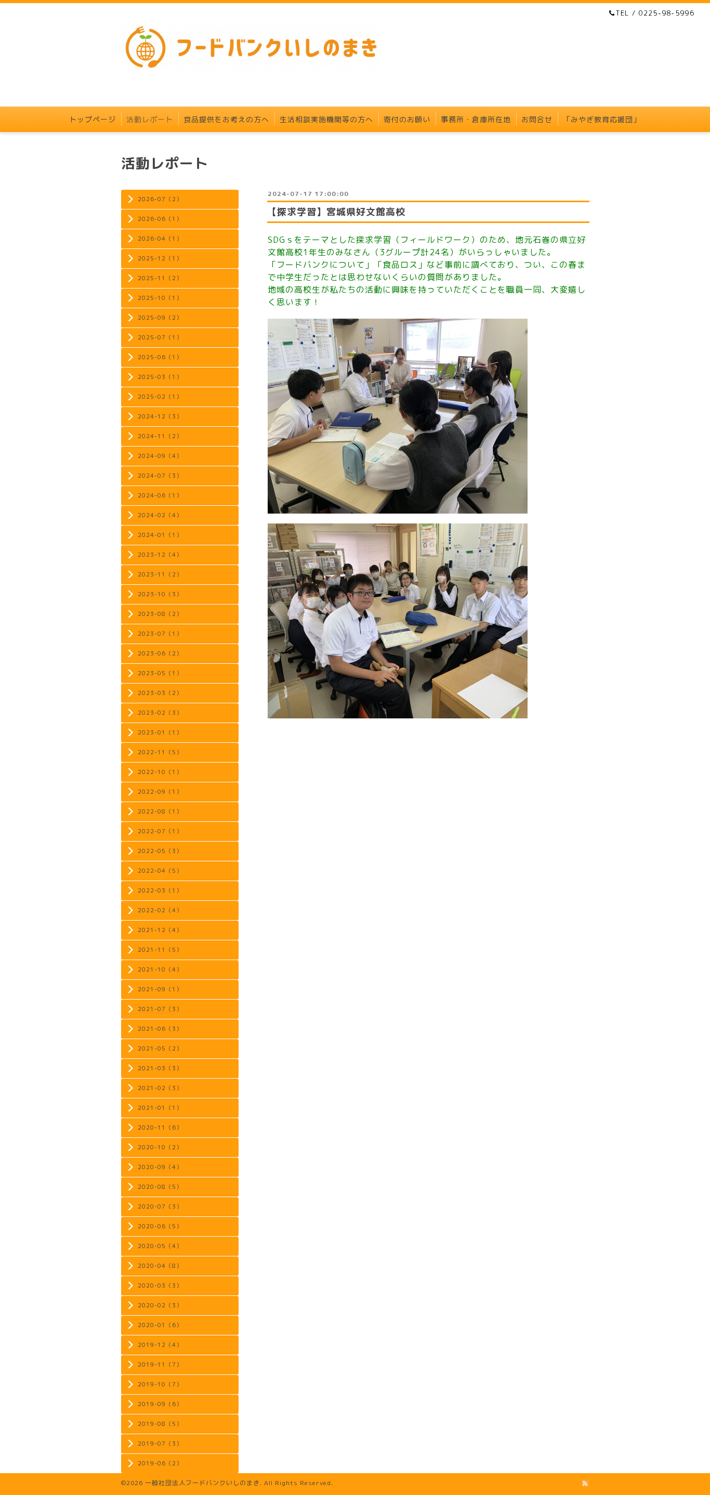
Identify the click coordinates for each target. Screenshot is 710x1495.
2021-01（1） (160, 1108)
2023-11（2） (160, 574)
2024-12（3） (160, 416)
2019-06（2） (160, 1463)
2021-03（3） (160, 1068)
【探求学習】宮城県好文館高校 (336, 211)
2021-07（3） (160, 1009)
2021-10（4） (160, 969)
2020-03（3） (160, 1285)
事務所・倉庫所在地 (476, 119)
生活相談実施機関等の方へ (326, 119)
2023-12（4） (160, 554)
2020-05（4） (160, 1246)
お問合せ (537, 119)
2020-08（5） (160, 1187)
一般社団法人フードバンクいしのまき (202, 1482)
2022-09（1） (160, 792)
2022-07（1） (160, 831)
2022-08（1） (160, 811)
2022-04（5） (160, 871)
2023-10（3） (160, 594)
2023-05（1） (160, 673)
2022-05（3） (160, 851)
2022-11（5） (160, 752)
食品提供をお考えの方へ (226, 119)
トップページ (92, 119)
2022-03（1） (160, 890)
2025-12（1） (160, 258)
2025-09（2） (160, 317)
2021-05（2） (160, 1048)
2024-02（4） (160, 515)
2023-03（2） (160, 693)
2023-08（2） (160, 614)
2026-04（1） (160, 238)
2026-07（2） (160, 199)
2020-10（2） (160, 1147)
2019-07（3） (160, 1443)
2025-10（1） (160, 298)
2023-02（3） (160, 713)
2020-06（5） (160, 1226)
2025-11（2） (160, 278)
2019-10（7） (160, 1384)
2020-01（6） (160, 1325)
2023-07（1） (160, 634)
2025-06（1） (160, 357)
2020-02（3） (160, 1305)
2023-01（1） (160, 732)
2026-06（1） (160, 219)
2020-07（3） (160, 1206)
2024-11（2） (160, 436)
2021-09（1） (160, 989)
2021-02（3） (160, 1088)
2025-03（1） (160, 377)
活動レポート (149, 119)
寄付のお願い (407, 119)
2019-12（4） (160, 1345)
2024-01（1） (160, 535)
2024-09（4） (160, 456)
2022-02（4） (160, 910)
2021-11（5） (160, 950)
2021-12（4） (160, 930)
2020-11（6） (160, 1127)
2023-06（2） (160, 653)
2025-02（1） (160, 396)
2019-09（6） (160, 1404)
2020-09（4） (160, 1167)
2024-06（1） (160, 495)
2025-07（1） (160, 337)
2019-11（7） (160, 1364)
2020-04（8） (160, 1266)
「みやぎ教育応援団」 (602, 119)
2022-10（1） (160, 772)
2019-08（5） (160, 1424)
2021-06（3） (160, 1029)
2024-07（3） (160, 475)
